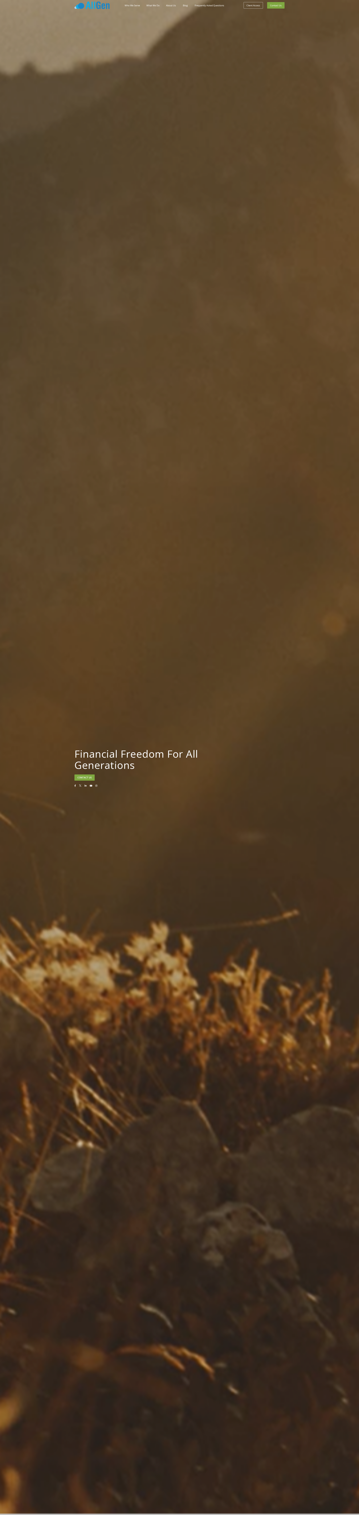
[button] (132, 5)
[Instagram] (96, 785)
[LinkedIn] (86, 785)
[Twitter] (80, 785)
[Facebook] (75, 785)
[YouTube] (91, 785)
